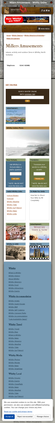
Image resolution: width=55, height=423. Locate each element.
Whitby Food (13, 285)
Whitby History (14, 276)
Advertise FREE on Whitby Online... (37, 21)
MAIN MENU (45, 29)
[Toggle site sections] (45, 10)
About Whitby (14, 279)
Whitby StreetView (15, 369)
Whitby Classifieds (16, 384)
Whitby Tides (12, 205)
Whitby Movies (14, 363)
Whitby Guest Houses (17, 304)
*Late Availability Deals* (18, 319)
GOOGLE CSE (30, 94)
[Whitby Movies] (39, 252)
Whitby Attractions (16, 288)
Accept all (9, 417)
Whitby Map (13, 332)
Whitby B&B (13, 307)
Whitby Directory (15, 282)
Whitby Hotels (14, 301)
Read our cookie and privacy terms (18, 411)
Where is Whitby (15, 273)
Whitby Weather (13, 202)
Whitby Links (12, 214)
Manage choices (43, 417)
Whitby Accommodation (20, 296)
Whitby (12, 268)
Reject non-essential (24, 417)
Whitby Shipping (15, 341)
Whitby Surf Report (14, 208)
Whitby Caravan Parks (17, 313)
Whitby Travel (15, 324)
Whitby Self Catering (16, 310)
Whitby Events (14, 291)
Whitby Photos (14, 360)
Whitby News (12, 211)
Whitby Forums (14, 378)
